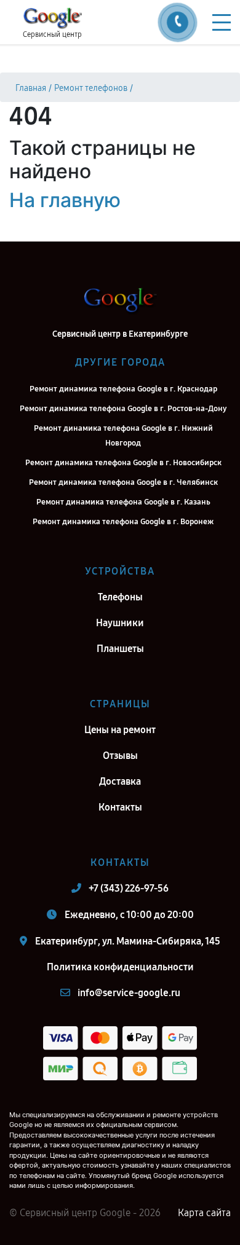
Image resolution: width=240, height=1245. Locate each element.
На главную (65, 200)
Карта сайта (204, 1213)
